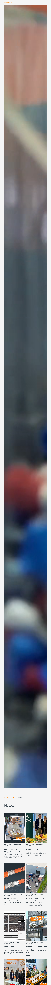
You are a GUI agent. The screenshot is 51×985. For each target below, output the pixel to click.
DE (42, 2)
